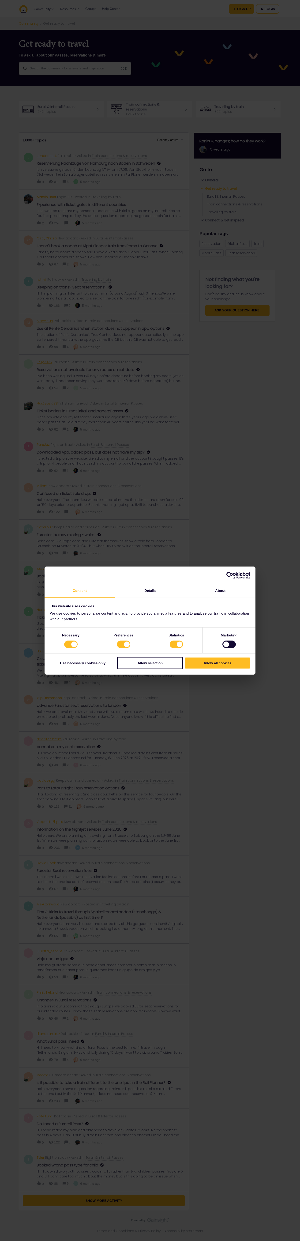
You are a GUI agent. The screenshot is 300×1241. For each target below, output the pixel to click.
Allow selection (150, 663)
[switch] (123, 644)
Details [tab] (150, 591)
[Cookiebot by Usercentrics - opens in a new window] (229, 575)
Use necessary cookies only (82, 663)
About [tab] (220, 591)
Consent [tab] (80, 591)
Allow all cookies (217, 663)
